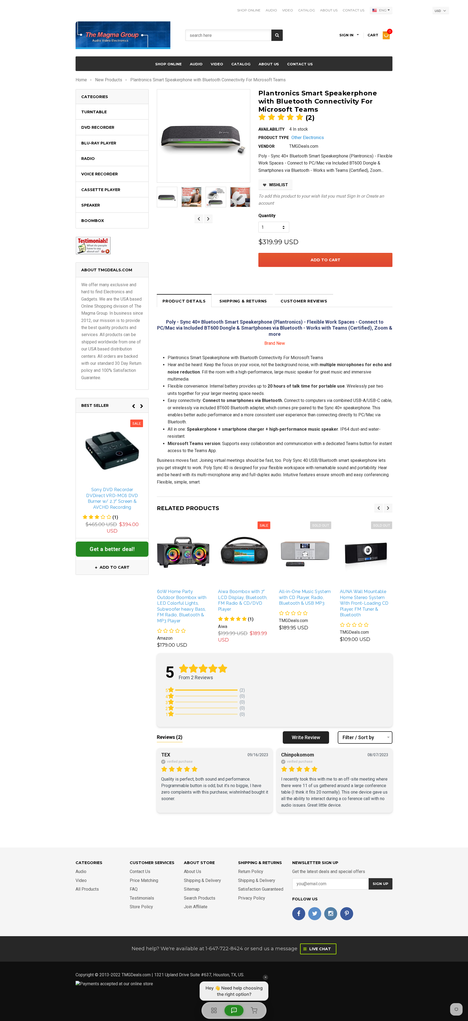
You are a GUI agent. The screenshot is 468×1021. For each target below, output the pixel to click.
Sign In (353, 196)
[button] (235, 619)
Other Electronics (307, 137)
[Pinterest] (346, 913)
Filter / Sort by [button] (358, 737)
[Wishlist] (188, 552)
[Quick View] (177, 552)
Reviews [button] (170, 737)
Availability (271, 129)
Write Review (306, 737)
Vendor (266, 146)
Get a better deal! (112, 549)
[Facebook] (298, 913)
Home (81, 79)
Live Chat (319, 948)
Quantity (266, 215)
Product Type (273, 137)
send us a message (274, 949)
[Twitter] (314, 913)
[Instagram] (330, 913)
